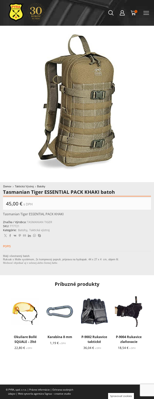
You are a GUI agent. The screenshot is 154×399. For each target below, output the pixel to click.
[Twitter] (5, 236)
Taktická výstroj (24, 186)
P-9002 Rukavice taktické (94, 339)
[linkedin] (29, 236)
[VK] (15, 236)
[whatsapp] (34, 236)
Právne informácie (39, 389)
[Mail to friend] (24, 236)
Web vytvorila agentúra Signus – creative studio (44, 393)
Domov (7, 186)
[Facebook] (10, 236)
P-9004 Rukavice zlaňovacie (129, 339)
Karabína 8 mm (60, 337)
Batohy (41, 186)
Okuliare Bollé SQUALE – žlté (25, 339)
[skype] (39, 236)
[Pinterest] (19, 236)
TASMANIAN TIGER (39, 222)
